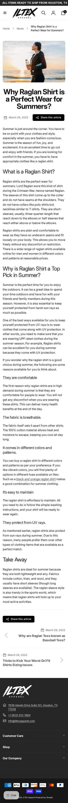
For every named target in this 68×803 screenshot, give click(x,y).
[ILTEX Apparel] (17, 696)
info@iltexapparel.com (21, 720)
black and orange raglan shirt (36, 479)
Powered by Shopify (44, 797)
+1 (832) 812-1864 (19, 715)
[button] (5, 13)
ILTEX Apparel (29, 797)
